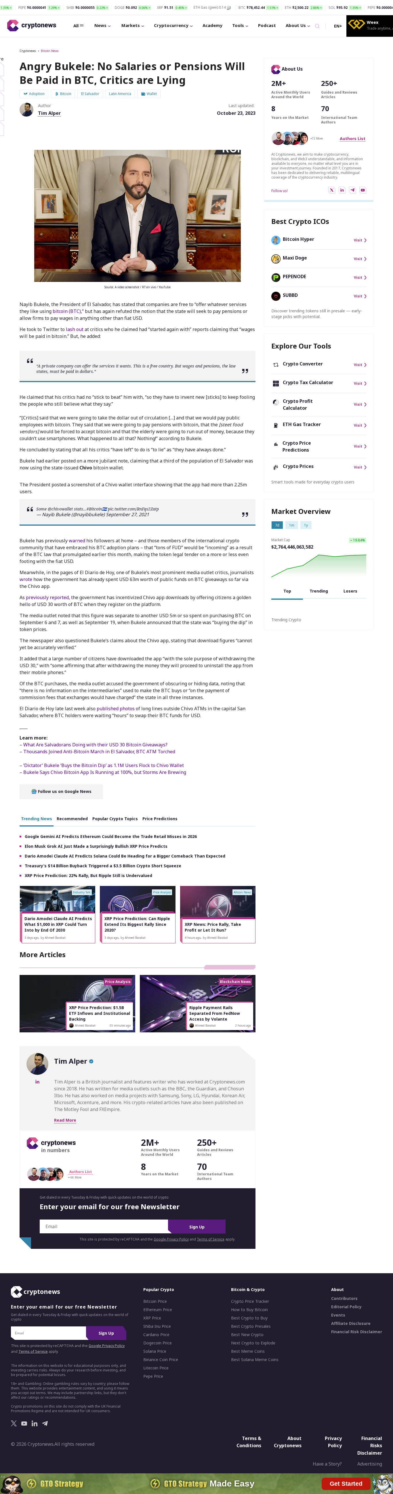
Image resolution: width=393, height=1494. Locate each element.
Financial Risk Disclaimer (356, 1331)
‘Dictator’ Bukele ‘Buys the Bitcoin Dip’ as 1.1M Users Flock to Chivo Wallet (103, 765)
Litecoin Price (156, 1368)
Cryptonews (28, 51)
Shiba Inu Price (157, 1326)
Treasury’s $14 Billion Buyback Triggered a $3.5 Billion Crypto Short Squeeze (103, 865)
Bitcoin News (49, 51)
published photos (116, 708)
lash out (74, 329)
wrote (26, 579)
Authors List (352, 138)
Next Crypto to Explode (253, 1343)
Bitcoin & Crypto (248, 1289)
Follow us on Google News (64, 791)
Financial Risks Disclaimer (369, 1445)
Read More (65, 1120)
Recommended (72, 818)
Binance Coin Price (160, 1359)
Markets (130, 25)
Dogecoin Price (157, 1343)
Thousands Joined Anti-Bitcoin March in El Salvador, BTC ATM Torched (99, 751)
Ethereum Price (157, 1309)
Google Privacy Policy (171, 1239)
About (337, 1289)
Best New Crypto (247, 1334)
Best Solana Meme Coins (254, 1359)
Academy (212, 25)
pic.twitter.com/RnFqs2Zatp (133, 509)
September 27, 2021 (127, 514)
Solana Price (154, 1351)
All (76, 25)
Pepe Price (153, 1376)
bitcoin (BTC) (67, 311)
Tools (238, 25)
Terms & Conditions (248, 1442)
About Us (296, 25)
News (100, 25)
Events (338, 1315)
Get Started (346, 1482)
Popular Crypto (158, 1289)
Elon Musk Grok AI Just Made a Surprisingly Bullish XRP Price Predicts (96, 846)
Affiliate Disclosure (351, 1323)
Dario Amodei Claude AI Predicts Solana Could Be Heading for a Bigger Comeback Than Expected (125, 856)
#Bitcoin (94, 509)
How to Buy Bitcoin (249, 1309)
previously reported (47, 597)
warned (77, 540)
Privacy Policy (333, 1442)
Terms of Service (210, 1239)
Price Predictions (160, 818)
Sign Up (197, 1227)
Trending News (36, 818)
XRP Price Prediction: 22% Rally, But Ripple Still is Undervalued (88, 875)
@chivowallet (60, 509)
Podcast (267, 25)
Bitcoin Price (155, 1301)
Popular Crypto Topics (115, 818)
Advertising (369, 1464)
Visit (358, 240)
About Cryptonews (288, 1442)
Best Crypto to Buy (249, 1318)
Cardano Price (156, 1334)
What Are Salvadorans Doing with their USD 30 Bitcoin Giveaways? (95, 745)
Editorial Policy (346, 1307)
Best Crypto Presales (251, 1326)
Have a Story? (327, 1464)
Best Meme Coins (248, 1351)
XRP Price (152, 1318)
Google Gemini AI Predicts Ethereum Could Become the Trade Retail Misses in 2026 (111, 836)
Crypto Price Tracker (250, 1301)
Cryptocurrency (171, 25)
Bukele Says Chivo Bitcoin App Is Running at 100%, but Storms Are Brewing (104, 772)
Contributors (344, 1298)
